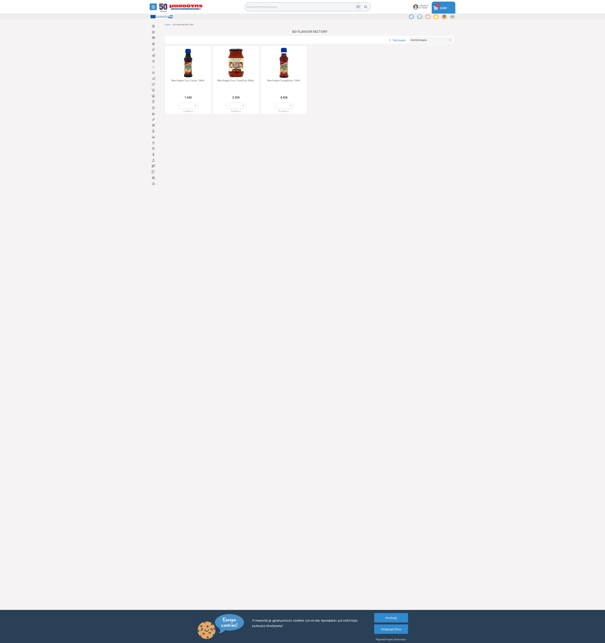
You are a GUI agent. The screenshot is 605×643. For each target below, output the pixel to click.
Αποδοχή (391, 618)
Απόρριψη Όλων (391, 629)
